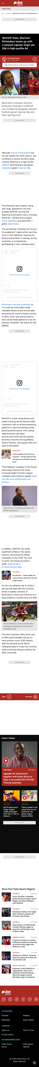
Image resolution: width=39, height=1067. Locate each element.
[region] (19, 804)
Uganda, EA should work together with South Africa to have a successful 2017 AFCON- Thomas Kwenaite (18, 778)
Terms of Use (28, 1030)
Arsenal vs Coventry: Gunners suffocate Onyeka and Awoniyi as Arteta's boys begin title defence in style (25, 943)
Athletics (26, 1015)
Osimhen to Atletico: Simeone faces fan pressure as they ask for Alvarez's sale (25, 957)
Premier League (18, 937)
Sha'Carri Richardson (20, 153)
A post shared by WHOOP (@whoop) (19, 297)
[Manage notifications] (34, 1063)
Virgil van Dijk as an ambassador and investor (19, 479)
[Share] (34, 59)
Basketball (6, 1020)
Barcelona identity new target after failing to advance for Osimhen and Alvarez (24, 914)
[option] (11, 804)
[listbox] (20, 804)
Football (8, 13)
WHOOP (5, 165)
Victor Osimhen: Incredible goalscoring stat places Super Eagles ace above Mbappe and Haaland (24, 899)
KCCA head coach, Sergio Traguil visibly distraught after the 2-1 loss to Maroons (11, 811)
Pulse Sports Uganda (28, 1045)
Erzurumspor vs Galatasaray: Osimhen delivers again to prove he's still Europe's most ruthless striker (24, 928)
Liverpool (6, 168)
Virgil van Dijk (24, 168)
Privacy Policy (7, 1034)
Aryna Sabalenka (9, 221)
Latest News (6, 9)
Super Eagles (28, 1020)
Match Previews (19, 965)
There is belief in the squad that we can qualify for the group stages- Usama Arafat (29, 811)
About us (5, 1030)
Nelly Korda (13, 224)
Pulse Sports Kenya (7, 1045)
